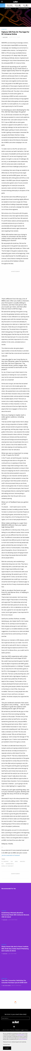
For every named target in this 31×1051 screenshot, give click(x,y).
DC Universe (5, 861)
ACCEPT (7, 1048)
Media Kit (17, 1030)
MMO (16, 861)
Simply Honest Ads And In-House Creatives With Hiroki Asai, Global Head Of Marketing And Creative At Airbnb (15, 948)
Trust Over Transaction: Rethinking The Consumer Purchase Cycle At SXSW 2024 (14, 981)
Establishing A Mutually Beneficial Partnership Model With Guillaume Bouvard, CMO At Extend (15, 915)
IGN (12, 861)
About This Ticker (8, 8)
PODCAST (4, 910)
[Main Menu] (2, 1)
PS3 (2, 863)
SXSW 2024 (4, 978)
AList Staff (5, 37)
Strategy (4, 29)
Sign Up (22, 1)
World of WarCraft (8, 866)
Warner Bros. (10, 863)
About (4, 1030)
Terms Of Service (10, 1030)
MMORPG (22, 861)
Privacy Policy (20, 1035)
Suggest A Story (24, 1030)
